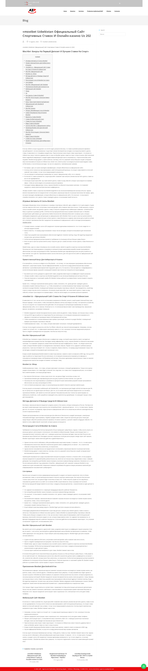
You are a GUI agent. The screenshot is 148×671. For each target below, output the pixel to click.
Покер (27, 91)
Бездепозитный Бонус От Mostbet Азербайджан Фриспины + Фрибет (58, 655)
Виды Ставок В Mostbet (32, 123)
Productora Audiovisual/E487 (95, 11)
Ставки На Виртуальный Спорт (35, 119)
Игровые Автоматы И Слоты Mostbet (36, 61)
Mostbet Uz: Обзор (31, 74)
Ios (26, 93)
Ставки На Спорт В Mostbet (34, 121)
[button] (143, 666)
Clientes (108, 11)
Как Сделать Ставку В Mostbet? (35, 95)
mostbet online (27, 222)
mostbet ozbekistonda (50, 42)
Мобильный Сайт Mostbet (33, 89)
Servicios (81, 11)
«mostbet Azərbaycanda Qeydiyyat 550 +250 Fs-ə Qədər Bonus (82, 655)
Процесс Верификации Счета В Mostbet (37, 110)
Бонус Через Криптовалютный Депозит (37, 102)
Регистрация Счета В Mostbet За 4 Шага (37, 80)
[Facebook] (116, 3)
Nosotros (72, 11)
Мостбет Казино (30, 108)
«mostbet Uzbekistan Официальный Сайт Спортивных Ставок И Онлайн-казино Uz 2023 (34, 656)
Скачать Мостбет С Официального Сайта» (38, 125)
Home (65, 11)
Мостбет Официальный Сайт (34, 71)
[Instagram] (119, 3)
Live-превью (29, 82)
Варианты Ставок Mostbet (33, 117)
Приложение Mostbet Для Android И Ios (37, 86)
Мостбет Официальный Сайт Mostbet (37, 84)
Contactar (117, 11)
